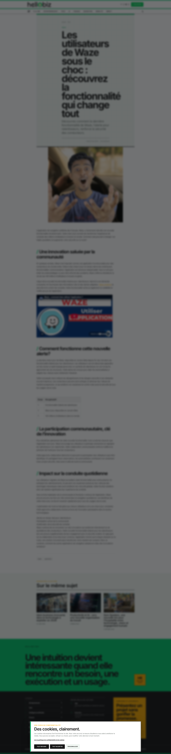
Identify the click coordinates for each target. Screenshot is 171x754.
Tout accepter (57, 746)
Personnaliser (73, 746)
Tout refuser (41, 746)
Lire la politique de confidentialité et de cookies (49, 740)
